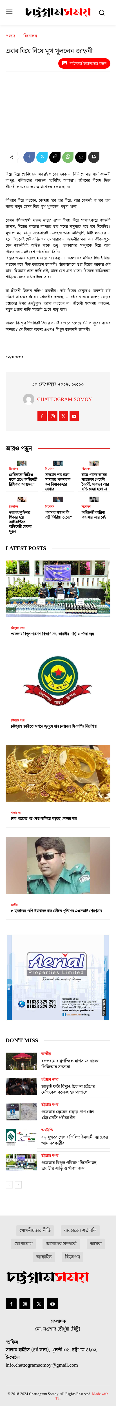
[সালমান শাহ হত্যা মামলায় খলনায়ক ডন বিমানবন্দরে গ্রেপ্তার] (58, 461)
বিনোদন (30, 36)
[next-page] (18, 1185)
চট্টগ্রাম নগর (17, 628)
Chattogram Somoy (64, 399)
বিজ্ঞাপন (72, 1257)
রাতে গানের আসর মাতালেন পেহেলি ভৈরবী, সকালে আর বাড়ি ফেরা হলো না (95, 482)
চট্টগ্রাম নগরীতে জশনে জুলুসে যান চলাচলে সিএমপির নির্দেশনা (54, 726)
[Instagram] (52, 416)
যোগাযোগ (23, 1243)
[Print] (93, 157)
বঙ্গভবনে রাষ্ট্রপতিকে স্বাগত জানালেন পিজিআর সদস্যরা (70, 1064)
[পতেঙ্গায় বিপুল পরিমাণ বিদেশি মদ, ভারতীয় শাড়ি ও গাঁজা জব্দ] (58, 588)
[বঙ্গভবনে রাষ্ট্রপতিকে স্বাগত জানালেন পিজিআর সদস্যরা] (21, 1061)
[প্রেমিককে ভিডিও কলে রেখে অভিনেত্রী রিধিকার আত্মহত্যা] (21, 461)
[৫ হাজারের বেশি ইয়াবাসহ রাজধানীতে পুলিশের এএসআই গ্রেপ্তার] (58, 865)
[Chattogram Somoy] (30, 399)
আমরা (96, 1243)
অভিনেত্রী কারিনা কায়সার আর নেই (94, 515)
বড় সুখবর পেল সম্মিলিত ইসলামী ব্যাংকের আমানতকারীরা (74, 1140)
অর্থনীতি (47, 1130)
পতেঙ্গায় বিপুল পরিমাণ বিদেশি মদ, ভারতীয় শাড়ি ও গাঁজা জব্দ (52, 633)
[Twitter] (42, 157)
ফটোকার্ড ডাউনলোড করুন (88, 63)
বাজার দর (16, 812)
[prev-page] (9, 1185)
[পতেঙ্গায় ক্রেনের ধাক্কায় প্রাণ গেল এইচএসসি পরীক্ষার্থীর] (21, 1112)
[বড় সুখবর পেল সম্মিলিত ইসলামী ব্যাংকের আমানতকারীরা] (21, 1137)
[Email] (80, 157)
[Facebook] (29, 157)
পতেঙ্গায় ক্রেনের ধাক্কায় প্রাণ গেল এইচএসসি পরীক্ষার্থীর (67, 1115)
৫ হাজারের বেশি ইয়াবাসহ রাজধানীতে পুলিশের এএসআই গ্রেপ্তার (56, 910)
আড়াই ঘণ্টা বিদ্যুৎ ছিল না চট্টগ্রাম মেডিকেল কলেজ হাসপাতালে (68, 1090)
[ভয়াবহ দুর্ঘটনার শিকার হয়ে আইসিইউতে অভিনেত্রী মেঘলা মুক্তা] (21, 498)
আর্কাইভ (44, 1257)
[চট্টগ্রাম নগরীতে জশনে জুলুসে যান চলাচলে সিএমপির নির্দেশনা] (58, 681)
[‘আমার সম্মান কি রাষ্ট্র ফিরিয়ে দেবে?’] (58, 498)
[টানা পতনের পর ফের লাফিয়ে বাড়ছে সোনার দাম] (58, 773)
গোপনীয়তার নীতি (35, 1230)
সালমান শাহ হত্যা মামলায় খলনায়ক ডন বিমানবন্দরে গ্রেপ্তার (57, 482)
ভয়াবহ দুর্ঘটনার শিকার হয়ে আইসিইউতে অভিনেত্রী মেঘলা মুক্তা (20, 522)
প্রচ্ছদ (10, 36)
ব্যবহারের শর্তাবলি (80, 1230)
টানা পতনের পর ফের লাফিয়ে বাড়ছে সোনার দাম (44, 818)
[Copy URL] (55, 157)
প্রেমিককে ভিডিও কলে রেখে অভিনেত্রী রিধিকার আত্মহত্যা (23, 479)
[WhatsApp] (67, 157)
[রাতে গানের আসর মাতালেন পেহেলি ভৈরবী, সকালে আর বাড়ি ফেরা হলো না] (94, 461)
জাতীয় (14, 905)
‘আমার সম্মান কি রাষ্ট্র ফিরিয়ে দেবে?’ (58, 515)
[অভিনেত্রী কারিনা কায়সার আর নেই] (94, 498)
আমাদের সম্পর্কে (61, 1243)
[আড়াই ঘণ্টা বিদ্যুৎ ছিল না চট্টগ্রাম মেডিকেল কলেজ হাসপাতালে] (21, 1086)
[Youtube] (74, 416)
